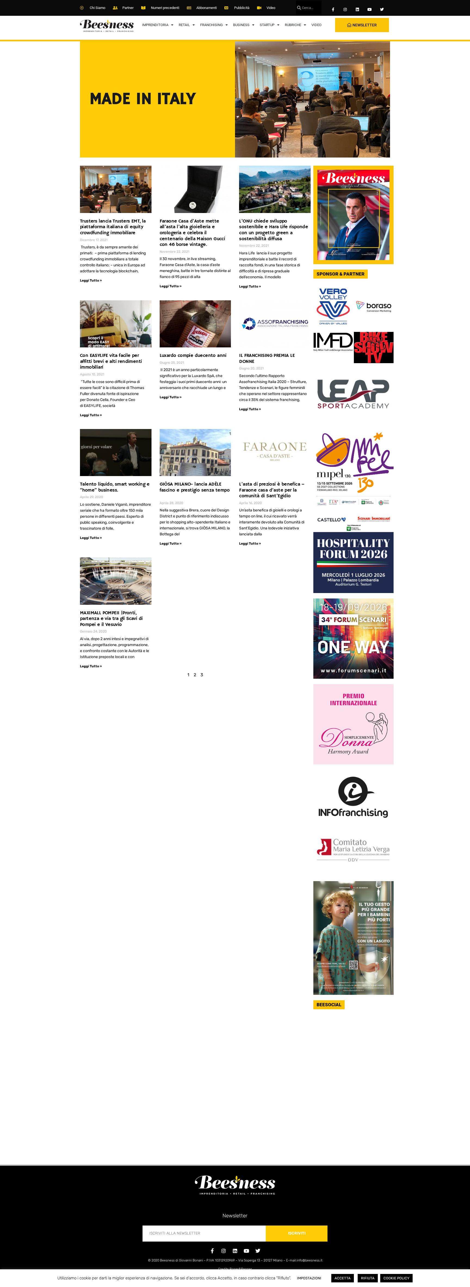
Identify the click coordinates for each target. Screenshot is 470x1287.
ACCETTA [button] (343, 1278)
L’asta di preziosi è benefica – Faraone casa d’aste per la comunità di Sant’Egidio (271, 490)
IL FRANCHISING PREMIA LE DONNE (267, 359)
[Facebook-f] (333, 10)
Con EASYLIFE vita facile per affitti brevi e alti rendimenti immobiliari (111, 361)
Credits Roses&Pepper (235, 1269)
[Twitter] (382, 10)
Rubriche (293, 25)
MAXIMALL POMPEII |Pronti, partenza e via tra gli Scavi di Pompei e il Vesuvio (111, 619)
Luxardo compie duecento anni (193, 356)
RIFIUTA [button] (368, 1278)
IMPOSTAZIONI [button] (309, 1278)
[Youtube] (369, 10)
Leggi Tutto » (91, 280)
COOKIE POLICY (396, 1278)
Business (241, 25)
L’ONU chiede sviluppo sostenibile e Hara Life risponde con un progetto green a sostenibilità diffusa (273, 230)
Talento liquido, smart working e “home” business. (115, 487)
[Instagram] (345, 10)
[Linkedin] (357, 10)
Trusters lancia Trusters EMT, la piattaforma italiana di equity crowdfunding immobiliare (113, 227)
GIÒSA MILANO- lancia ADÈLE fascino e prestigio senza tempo (195, 490)
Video (316, 25)
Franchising (211, 25)
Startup (267, 25)
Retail (184, 25)
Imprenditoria (155, 25)
